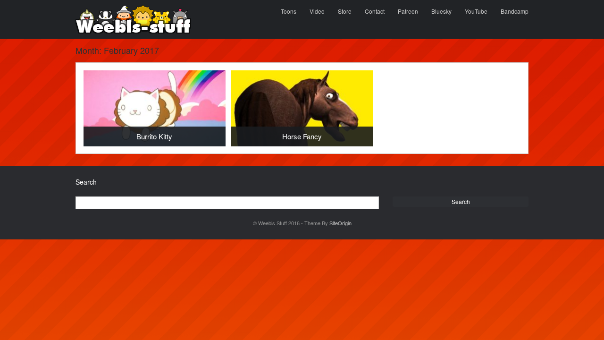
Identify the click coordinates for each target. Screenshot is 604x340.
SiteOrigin (340, 223)
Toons (288, 11)
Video (317, 11)
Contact (375, 11)
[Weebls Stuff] (133, 19)
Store (345, 11)
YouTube (476, 11)
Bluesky (441, 11)
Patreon (408, 11)
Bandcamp (514, 11)
